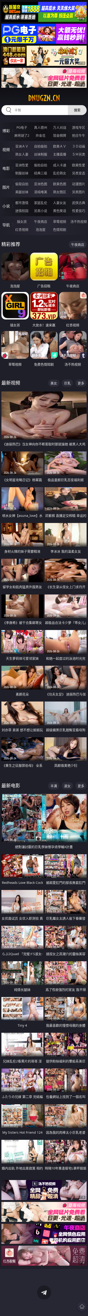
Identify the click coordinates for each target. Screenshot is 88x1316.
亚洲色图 (40, 184)
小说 (6, 206)
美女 (53, 383)
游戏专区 (78, 127)
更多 (81, 383)
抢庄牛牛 (78, 135)
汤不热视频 (78, 221)
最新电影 (10, 785)
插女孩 (22, 221)
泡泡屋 (41, 229)
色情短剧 (59, 229)
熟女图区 (59, 192)
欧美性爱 (78, 165)
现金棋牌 (59, 135)
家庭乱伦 (40, 202)
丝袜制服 (40, 154)
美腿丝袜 (21, 192)
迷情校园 (21, 210)
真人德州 (40, 127)
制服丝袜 (21, 173)
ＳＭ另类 (78, 154)
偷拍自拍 (40, 165)
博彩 (6, 130)
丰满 (53, 786)
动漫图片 (78, 184)
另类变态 (78, 173)
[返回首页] (82, 1306)
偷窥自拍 (21, 184)
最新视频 (10, 383)
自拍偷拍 (40, 146)
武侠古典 (78, 202)
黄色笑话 (59, 210)
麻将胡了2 (21, 135)
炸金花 (41, 135)
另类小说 (40, 210)
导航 (6, 224)
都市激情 (21, 202)
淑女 (67, 786)
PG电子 (21, 127)
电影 (6, 168)
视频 (6, 149)
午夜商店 (40, 221)
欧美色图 (59, 184)
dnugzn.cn (44, 98)
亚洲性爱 (21, 165)
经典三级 (40, 173)
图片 (6, 187)
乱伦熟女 (59, 173)
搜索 (77, 110)
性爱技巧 (78, 210)
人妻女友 (59, 202)
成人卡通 (59, 165)
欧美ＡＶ (59, 146)
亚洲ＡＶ (21, 146)
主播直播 (59, 154)
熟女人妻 (21, 154)
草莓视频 (59, 221)
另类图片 (78, 192)
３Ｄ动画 (78, 146)
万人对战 (59, 127)
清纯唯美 (40, 192)
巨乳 (67, 383)
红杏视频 (21, 229)
